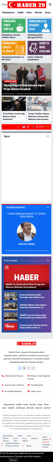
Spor (7, 136)
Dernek (30, 408)
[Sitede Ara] (4, 4)
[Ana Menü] (50, 4)
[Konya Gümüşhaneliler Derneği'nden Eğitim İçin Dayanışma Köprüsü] (10, 296)
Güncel (38, 408)
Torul (46, 404)
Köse (29, 12)
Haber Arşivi (36, 391)
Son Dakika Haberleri (13, 391)
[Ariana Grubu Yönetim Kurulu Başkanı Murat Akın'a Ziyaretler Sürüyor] (10, 326)
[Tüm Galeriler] (48, 261)
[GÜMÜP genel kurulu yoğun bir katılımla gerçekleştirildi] (10, 316)
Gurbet (47, 408)
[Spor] (48, 136)
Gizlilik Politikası (12, 443)
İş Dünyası (20, 408)
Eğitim (11, 408)
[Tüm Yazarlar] (48, 207)
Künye (28, 446)
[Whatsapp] (33, 368)
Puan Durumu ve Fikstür (14, 385)
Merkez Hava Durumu (14, 376)
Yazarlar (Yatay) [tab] (15, 207)
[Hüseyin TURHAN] (26, 232)
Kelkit (21, 12)
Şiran (47, 12)
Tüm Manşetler (37, 385)
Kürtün (38, 12)
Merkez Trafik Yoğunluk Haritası (39, 377)
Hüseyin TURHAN (26, 244)
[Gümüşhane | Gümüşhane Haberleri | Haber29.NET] (27, 5)
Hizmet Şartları (12, 446)
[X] (24, 368)
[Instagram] (29, 368)
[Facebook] (19, 368)
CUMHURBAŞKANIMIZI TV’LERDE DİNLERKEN (26, 215)
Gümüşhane (8, 12)
